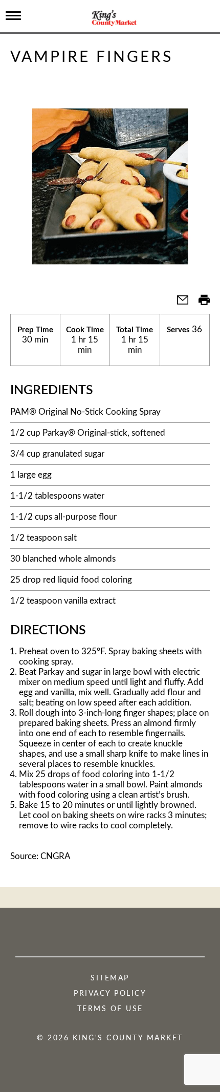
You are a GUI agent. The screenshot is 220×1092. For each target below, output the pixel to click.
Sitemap (110, 978)
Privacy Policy (110, 993)
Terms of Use (110, 1009)
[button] (178, 303)
